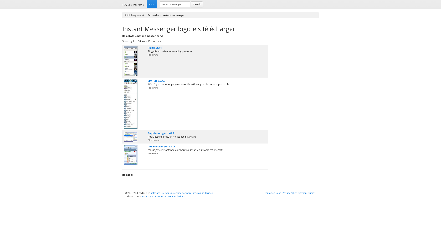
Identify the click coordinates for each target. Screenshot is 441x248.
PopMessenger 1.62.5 (161, 133)
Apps (152, 4)
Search (197, 4)
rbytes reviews (133, 4)
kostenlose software (181, 192)
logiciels (209, 192)
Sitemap (302, 192)
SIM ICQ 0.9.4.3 (156, 80)
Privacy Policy (290, 192)
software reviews (160, 192)
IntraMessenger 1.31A (161, 146)
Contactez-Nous (272, 192)
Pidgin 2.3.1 (155, 47)
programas (198, 192)
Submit (311, 192)
